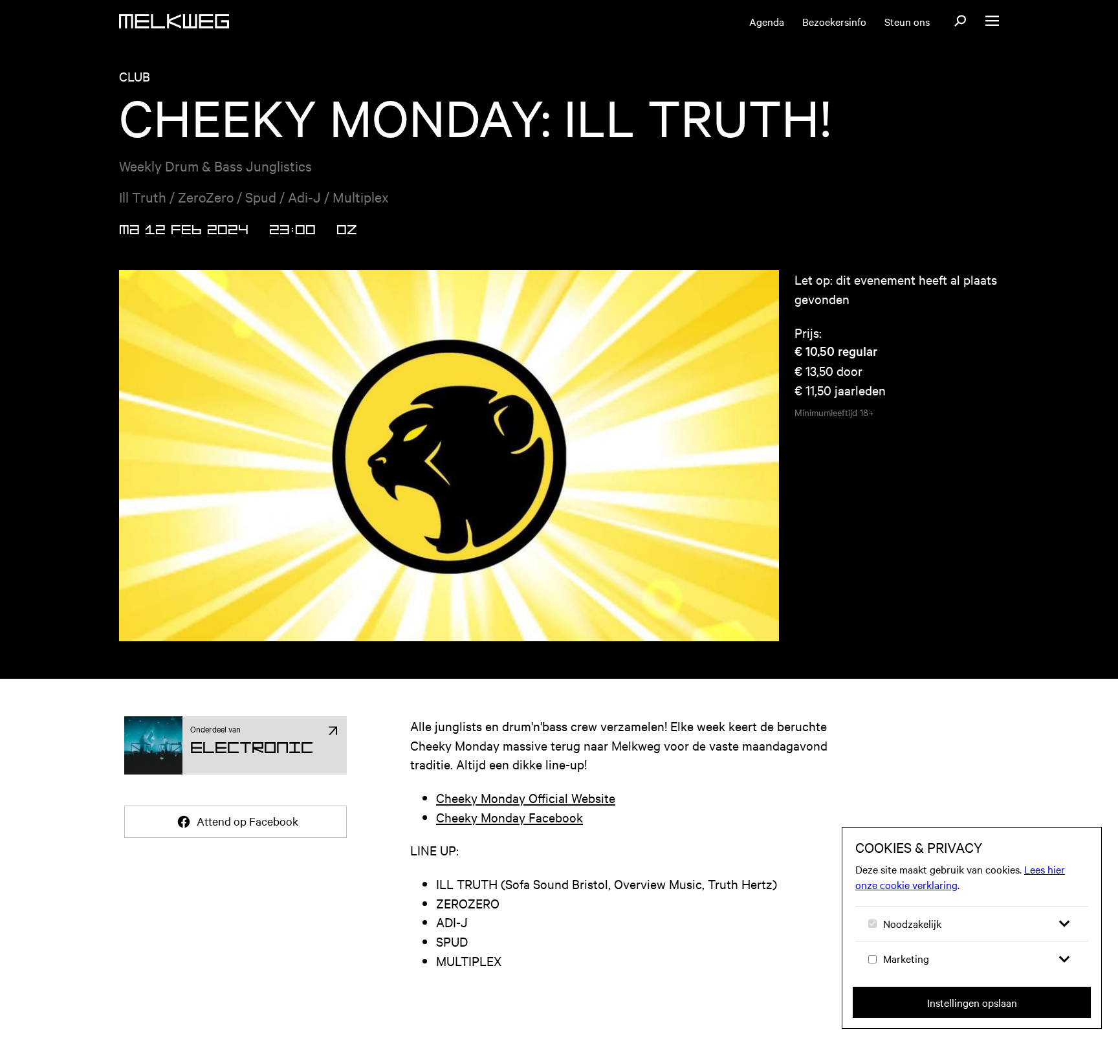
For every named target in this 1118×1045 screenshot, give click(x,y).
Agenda (766, 21)
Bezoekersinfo (834, 21)
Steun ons (907, 21)
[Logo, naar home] (174, 21)
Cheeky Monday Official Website (525, 797)
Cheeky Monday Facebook (509, 817)
